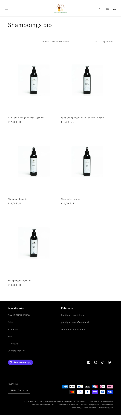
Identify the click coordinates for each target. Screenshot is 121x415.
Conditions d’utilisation (68, 404)
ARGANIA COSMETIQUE (39, 401)
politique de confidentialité (75, 322)
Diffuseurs (13, 343)
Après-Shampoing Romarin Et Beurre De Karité (82, 118)
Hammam (13, 329)
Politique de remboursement (101, 401)
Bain (10, 336)
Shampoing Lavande (70, 199)
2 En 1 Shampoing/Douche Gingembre (26, 118)
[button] (6, 8)
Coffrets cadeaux (16, 350)
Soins (10, 322)
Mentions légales (106, 408)
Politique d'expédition (72, 315)
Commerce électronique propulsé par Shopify (67, 401)
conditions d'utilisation (73, 329)
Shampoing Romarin (17, 199)
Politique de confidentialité (43, 404)
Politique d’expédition (90, 404)
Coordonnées (107, 404)
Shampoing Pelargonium (19, 280)
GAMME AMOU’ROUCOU (19, 315)
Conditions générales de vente (83, 408)
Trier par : (44, 41)
